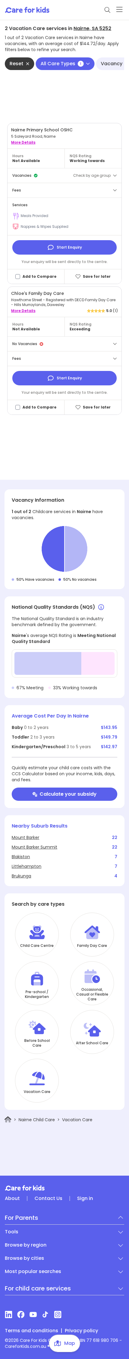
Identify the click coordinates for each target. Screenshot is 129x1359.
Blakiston (21, 857)
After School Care (92, 1043)
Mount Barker (25, 837)
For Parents (21, 1218)
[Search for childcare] (107, 10)
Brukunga (21, 876)
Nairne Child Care (37, 1120)
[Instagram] (58, 1314)
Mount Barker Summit (34, 847)
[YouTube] (33, 1314)
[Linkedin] (8, 1314)
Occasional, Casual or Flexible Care (92, 994)
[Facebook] (21, 1314)
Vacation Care (37, 1091)
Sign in (85, 1198)
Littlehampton (26, 866)
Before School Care (37, 1043)
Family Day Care (92, 945)
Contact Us (48, 1198)
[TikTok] (45, 1314)
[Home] (7, 1119)
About (12, 1198)
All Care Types (60, 63)
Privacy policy (81, 1331)
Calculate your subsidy (68, 794)
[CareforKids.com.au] (64, 1188)
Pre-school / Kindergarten (37, 994)
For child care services (38, 1288)
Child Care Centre (37, 945)
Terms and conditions (31, 1331)
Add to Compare (39, 276)
